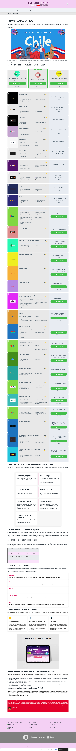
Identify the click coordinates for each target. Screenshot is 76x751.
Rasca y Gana (10, 727)
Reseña (56, 10)
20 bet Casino (52, 727)
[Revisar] (12, 98)
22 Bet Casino (53, 724)
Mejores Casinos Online (21, 10)
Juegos (30, 10)
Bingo (9, 728)
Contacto (31, 725)
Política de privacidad (33, 724)
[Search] (68, 4)
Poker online (10, 725)
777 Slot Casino (53, 725)
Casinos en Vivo (11, 724)
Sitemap (30, 727)
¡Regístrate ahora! (17, 83)
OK (56, 749)
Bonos (41, 10)
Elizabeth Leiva (14, 707)
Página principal (9, 13)
